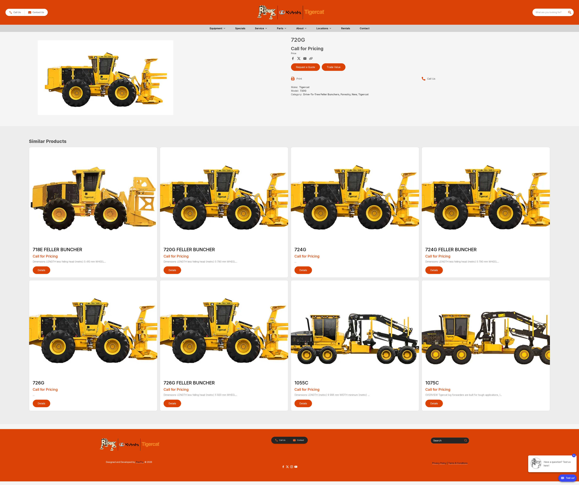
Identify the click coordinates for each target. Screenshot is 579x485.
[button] (15, 12)
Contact (364, 28)
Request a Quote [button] (305, 67)
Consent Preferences (36, 478)
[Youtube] (295, 467)
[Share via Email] (305, 58)
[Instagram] (291, 467)
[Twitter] (287, 467)
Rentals (345, 28)
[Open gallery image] (105, 77)
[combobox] (553, 12)
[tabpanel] (159, 78)
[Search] (465, 440)
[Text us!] (567, 478)
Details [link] (41, 270)
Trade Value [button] (333, 67)
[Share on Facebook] (293, 58)
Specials (240, 28)
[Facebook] (283, 467)
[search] (570, 12)
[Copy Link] (311, 58)
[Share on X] (299, 58)
